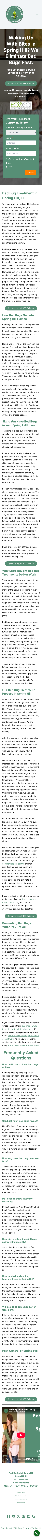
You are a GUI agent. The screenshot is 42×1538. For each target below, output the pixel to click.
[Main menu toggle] (37, 14)
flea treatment (28, 899)
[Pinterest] (28, 1516)
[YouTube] (13, 1516)
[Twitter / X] (18, 1516)
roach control (8, 902)
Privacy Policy (21, 1492)
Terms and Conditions (21, 1499)
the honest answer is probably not (23, 1045)
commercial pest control (13, 864)
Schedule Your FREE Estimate (21, 83)
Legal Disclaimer (21, 1502)
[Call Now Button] (37, 1533)
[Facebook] (8, 1516)
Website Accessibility (21, 1496)
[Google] (34, 1516)
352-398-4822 (21, 1479)
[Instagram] (23, 1516)
